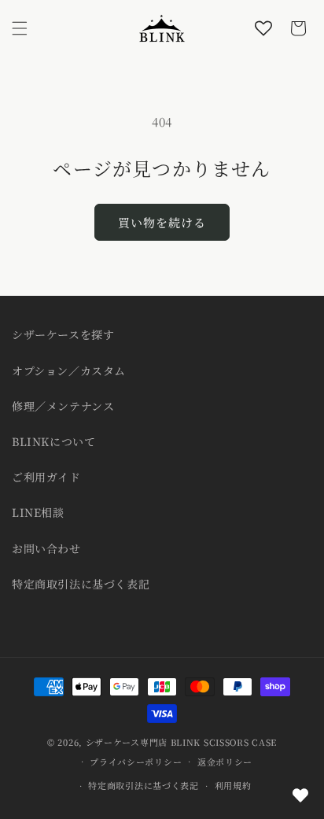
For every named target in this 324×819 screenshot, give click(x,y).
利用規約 (233, 785)
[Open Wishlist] (263, 28)
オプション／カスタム (69, 370)
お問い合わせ (46, 548)
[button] (19, 28)
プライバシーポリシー (136, 761)
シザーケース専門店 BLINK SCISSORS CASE (181, 742)
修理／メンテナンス (63, 406)
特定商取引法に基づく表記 (80, 584)
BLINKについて (53, 441)
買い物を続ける (162, 222)
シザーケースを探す (63, 334)
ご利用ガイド (46, 477)
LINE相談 (38, 512)
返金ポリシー (224, 761)
